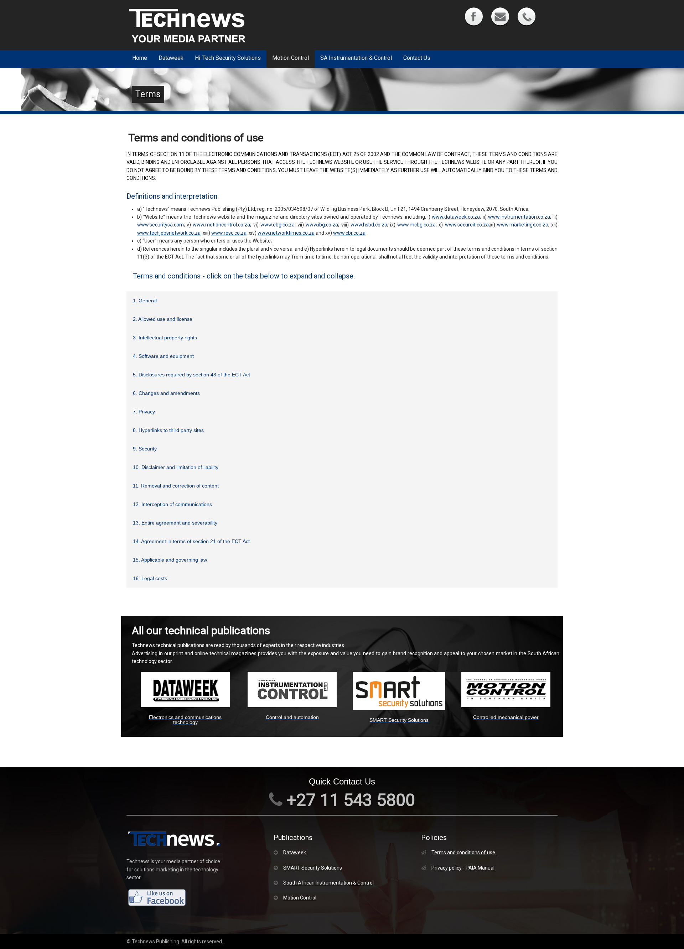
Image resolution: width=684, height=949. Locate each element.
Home (139, 57)
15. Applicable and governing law (170, 560)
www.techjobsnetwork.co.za (169, 233)
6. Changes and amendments (166, 393)
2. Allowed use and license (162, 319)
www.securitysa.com (160, 225)
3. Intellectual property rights (165, 337)
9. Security (145, 449)
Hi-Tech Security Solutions (228, 57)
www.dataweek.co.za (456, 217)
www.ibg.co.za (322, 225)
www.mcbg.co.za (416, 225)
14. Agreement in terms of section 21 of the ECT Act (191, 541)
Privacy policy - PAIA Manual (462, 868)
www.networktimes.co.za (286, 233)
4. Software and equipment (163, 356)
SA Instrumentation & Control (356, 57)
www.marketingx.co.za (522, 225)
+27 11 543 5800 (349, 800)
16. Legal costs (150, 578)
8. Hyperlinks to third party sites (168, 430)
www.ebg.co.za (277, 225)
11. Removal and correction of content (176, 486)
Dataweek (171, 57)
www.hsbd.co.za (369, 225)
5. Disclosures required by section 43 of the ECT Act (191, 374)
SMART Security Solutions (312, 868)
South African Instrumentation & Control (328, 883)
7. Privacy (144, 411)
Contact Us (416, 57)
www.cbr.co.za (349, 233)
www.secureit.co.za (467, 225)
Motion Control (290, 57)
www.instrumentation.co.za (519, 217)
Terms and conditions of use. (463, 852)
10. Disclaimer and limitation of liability (175, 467)
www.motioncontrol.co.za (221, 225)
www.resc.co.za (229, 233)
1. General (145, 300)
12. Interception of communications (172, 504)
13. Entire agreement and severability (175, 523)
